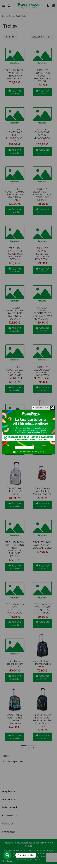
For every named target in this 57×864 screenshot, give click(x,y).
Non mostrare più (42, 408)
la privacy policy (38, 452)
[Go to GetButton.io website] (7, 861)
